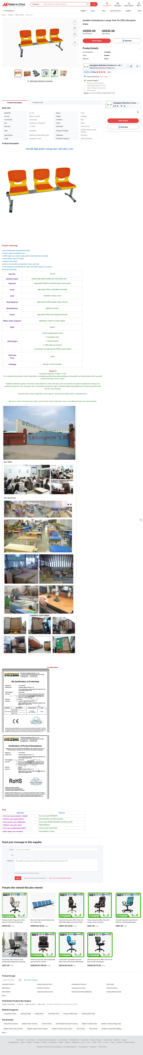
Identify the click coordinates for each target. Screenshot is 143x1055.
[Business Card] (138, 112)
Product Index (108, 1040)
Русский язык (53, 1042)
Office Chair (29, 15)
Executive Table (26, 1014)
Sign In (86, 93)
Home (4, 15)
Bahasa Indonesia (129, 1042)
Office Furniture (19, 15)
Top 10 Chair (81, 1029)
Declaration (93, 1047)
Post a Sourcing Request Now (60, 878)
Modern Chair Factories (29, 1024)
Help (103, 11)
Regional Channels (96, 1040)
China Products (30, 1040)
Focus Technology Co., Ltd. (58, 1047)
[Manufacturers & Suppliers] (13, 4)
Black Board (6, 988)
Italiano (61, 1042)
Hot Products (20, 1040)
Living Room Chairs (10, 1014)
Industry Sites (85, 1040)
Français (44, 1042)
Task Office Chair (53, 1014)
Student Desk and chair (44, 984)
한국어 (88, 1042)
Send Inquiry (97, 41)
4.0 (114, 106)
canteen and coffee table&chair (82, 992)
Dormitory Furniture (43, 988)
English (23, 1042)
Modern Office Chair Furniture (13, 1029)
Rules (139, 11)
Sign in (139, 5)
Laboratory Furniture (78, 988)
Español (29, 1042)
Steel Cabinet (6, 992)
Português (37, 1042)
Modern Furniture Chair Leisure (62, 1029)
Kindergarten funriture (79, 984)
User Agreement (83, 1047)
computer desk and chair (45, 992)
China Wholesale (63, 1040)
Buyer (93, 11)
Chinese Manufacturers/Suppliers (46, 1040)
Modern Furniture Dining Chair (111, 1024)
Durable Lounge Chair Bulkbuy (111, 1029)
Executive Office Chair (70, 1014)
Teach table (110, 984)
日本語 (94, 1042)
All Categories (9, 11)
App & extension (115, 11)
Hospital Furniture (8, 984)
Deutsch (67, 1042)
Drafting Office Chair (88, 1014)
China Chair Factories (11, 1024)
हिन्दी (100, 1042)
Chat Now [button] (128, 41)
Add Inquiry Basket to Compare (41, 81)
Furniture (10, 15)
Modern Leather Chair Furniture (37, 1029)
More (4, 1033)
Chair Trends (93, 1029)
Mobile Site (117, 1040)
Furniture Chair (46, 1024)
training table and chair (113, 992)
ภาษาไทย (105, 1042)
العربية (82, 1042)
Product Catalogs (31, 980)
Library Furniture (111, 988)
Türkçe (112, 1042)
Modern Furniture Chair (89, 1024)
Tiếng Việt (119, 1042)
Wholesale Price (74, 1040)
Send (18, 878)
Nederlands (75, 1042)
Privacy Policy (103, 1047)
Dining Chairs (39, 1014)
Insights (124, 1040)
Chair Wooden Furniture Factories (67, 1024)
